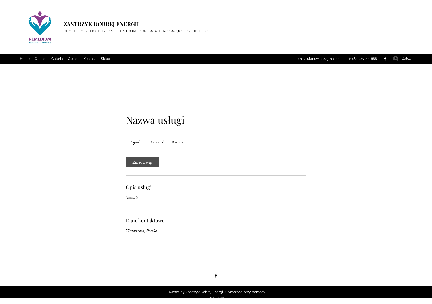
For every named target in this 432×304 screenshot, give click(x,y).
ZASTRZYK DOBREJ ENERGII (101, 24)
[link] (142, 162)
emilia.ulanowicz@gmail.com (320, 59)
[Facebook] (385, 58)
